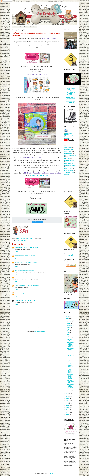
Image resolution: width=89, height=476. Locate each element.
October (69, 323)
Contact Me (32, 26)
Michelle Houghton (70, 97)
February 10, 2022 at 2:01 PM (27, 300)
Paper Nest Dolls (68, 163)
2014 (67, 405)
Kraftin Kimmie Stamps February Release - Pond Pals (70, 358)
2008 (68, 414)
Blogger (51, 473)
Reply (16, 251)
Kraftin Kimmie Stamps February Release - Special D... (70, 364)
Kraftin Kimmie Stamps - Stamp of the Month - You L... (70, 386)
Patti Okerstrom (71, 98)
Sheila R (17, 293)
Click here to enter (37, 222)
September (70, 325)
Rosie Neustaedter (70, 99)
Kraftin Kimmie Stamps (21, 240)
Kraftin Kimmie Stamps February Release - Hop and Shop (70, 351)
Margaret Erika (18, 247)
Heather (17, 300)
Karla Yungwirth (71, 92)
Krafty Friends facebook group (39, 175)
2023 (67, 316)
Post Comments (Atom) (40, 331)
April (68, 334)
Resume (26, 26)
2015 (67, 403)
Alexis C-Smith (71, 85)
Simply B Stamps (68, 168)
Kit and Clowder (68, 153)
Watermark (67, 174)
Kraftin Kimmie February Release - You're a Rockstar (70, 376)
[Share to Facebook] (39, 238)
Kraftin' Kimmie (71, 94)
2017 (67, 400)
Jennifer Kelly (70, 90)
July (68, 329)
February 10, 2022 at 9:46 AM (30, 285)
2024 (67, 315)
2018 (67, 398)
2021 (67, 393)
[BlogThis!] (36, 238)
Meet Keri (20, 26)
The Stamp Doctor (69, 172)
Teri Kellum (17, 262)
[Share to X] (38, 238)
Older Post (58, 327)
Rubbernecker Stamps (70, 165)
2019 (67, 396)
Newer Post (16, 327)
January (69, 390)
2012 (67, 407)
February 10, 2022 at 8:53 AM (26, 270)
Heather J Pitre (70, 89)
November (69, 321)
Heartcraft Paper (68, 149)
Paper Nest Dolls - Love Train (70, 381)
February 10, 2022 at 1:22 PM (27, 293)
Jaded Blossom (68, 151)
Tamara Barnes (70, 102)
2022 (67, 318)
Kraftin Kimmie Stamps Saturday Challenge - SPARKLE (70, 344)
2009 (68, 412)
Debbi (16, 255)
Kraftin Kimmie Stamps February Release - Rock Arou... (70, 370)
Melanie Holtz (70, 96)
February (69, 337)
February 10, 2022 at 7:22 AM (31, 247)
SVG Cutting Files (68, 170)
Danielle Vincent (71, 87)
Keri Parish (70, 93)
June (68, 330)
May (68, 332)
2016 (67, 402)
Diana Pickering (71, 88)
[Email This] (35, 238)
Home (14, 26)
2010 (67, 410)
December (69, 320)
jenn (16, 270)
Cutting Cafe (67, 147)
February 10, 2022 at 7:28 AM (26, 255)
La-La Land (67, 158)
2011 (67, 409)
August (69, 327)
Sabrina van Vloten (71, 101)
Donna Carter (18, 285)
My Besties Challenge (69, 160)
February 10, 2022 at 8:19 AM (29, 262)
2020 (68, 395)
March (68, 336)
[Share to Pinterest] (40, 238)
